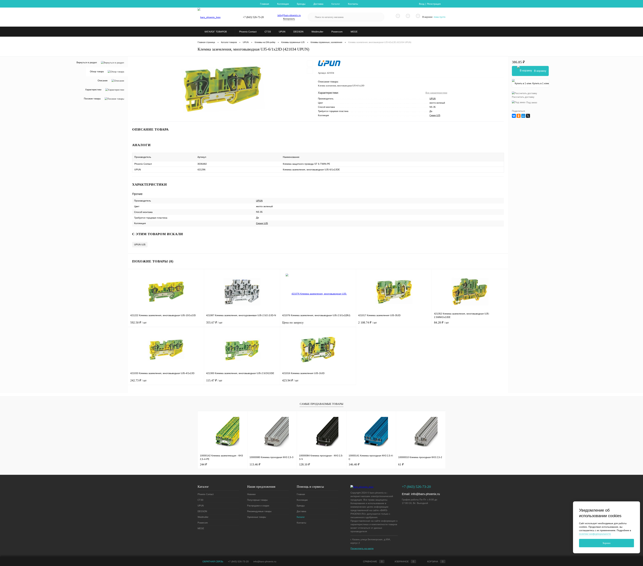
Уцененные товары (256, 517)
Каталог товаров (216, 31)
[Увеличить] (223, 89)
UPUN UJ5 (140, 244)
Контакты (353, 4)
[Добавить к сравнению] (310, 71)
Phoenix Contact (206, 494)
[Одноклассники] (519, 116)
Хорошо (606, 543)
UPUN (433, 98)
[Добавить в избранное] (310, 63)
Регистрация (434, 4)
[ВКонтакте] (514, 116)
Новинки (251, 494)
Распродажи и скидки (258, 505)
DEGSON (202, 511)
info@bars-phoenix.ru (289, 15)
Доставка (318, 4)
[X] (528, 116)
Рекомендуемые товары (259, 511)
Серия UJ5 (435, 115)
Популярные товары (257, 500)
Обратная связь (212, 561)
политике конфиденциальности (595, 534)
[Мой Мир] (523, 116)
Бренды (301, 4)
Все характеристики (436, 92)
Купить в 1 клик (540, 83)
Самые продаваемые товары (321, 403)
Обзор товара (97, 71)
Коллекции (283, 4)
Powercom (203, 522)
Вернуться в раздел (87, 62)
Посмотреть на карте (362, 548)
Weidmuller (203, 517)
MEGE (201, 528)
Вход (421, 4)
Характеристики (93, 90)
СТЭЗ (200, 500)
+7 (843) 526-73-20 (238, 561)
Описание (103, 80)
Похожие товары (92, 99)
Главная (264, 4)
